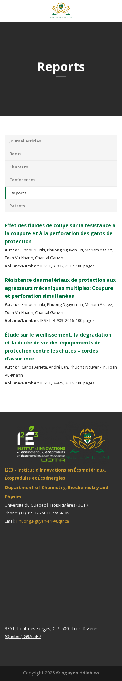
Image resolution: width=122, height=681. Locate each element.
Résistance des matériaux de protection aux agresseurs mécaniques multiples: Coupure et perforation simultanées (60, 287)
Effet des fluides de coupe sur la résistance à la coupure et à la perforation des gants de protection (60, 233)
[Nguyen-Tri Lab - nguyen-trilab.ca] (61, 11)
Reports (18, 193)
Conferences (22, 180)
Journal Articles (25, 141)
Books (15, 154)
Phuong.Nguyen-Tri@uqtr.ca (42, 521)
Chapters (18, 167)
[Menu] (8, 10)
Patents (17, 206)
